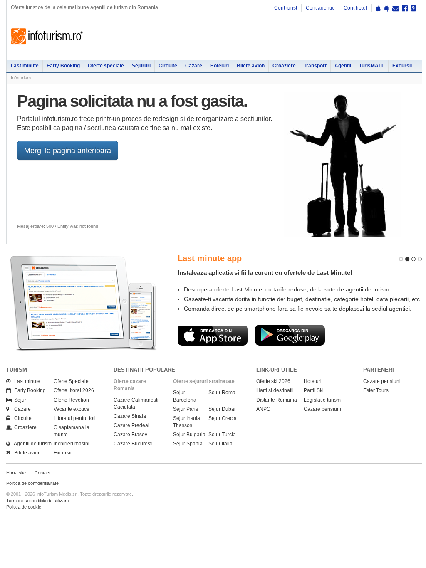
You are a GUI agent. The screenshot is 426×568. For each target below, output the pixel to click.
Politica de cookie (23, 506)
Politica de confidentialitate (32, 483)
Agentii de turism (31, 444)
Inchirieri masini (71, 444)
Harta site (16, 472)
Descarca (213, 335)
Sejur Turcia (222, 434)
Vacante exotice (71, 409)
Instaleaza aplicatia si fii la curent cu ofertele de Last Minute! (265, 272)
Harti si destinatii (275, 390)
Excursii (402, 66)
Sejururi (141, 66)
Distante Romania (276, 400)
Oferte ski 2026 (273, 381)
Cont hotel (355, 8)
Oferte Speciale (71, 381)
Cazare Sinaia (130, 416)
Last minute (25, 66)
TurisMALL (371, 66)
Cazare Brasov (130, 434)
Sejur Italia (220, 444)
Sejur (18, 400)
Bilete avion (251, 66)
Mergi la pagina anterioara (67, 150)
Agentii (342, 66)
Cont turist (285, 8)
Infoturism (47, 36)
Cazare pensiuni (322, 409)
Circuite (168, 66)
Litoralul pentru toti (75, 418)
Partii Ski (314, 390)
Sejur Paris (185, 409)
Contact (42, 472)
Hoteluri (219, 66)
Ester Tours (376, 390)
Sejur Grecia (222, 418)
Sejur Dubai (221, 409)
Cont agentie (320, 8)
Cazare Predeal (131, 425)
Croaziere (284, 66)
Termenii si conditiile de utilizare (37, 500)
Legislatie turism (322, 400)
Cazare (193, 66)
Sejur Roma (221, 392)
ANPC (263, 409)
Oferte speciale (106, 66)
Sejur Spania (188, 444)
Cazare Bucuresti (133, 444)
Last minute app (210, 258)
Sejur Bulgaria (189, 434)
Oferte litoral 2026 (74, 390)
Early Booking (63, 66)
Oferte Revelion (71, 400)
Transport (315, 66)
